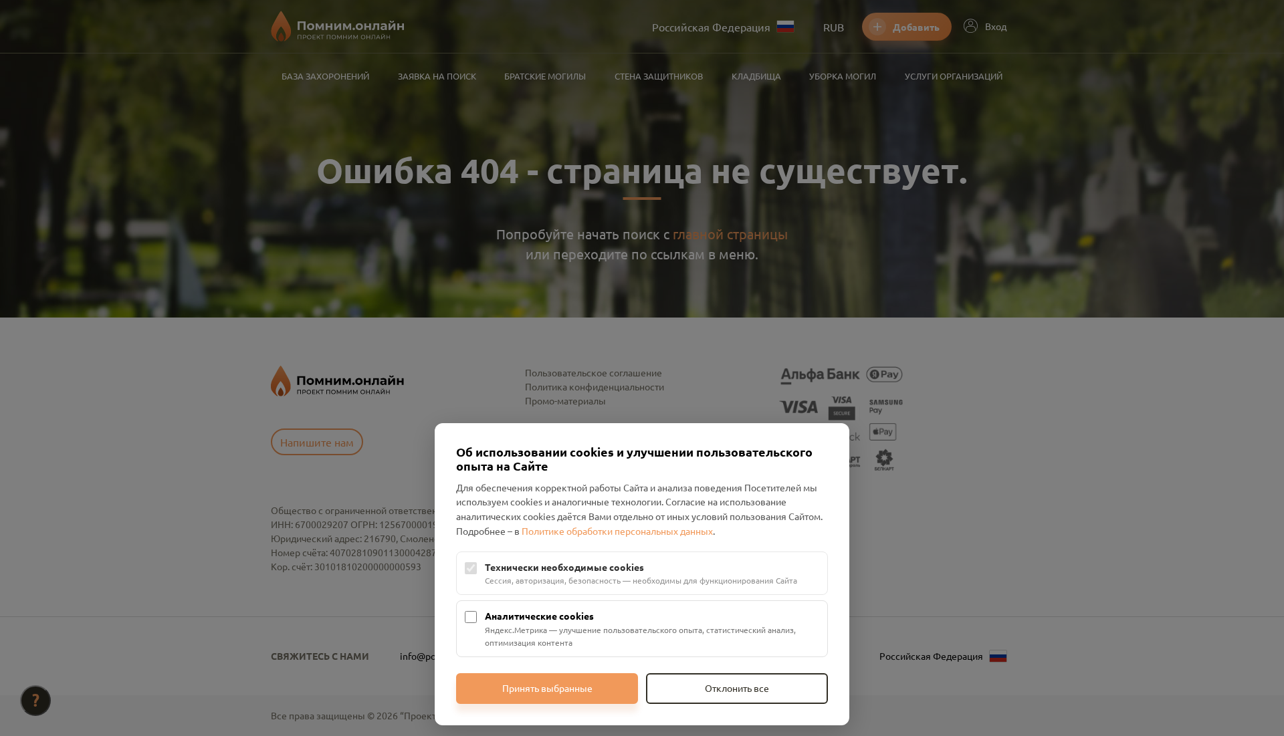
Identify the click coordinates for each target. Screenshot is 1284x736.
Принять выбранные (547, 688)
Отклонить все (737, 688)
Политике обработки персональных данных (617, 531)
